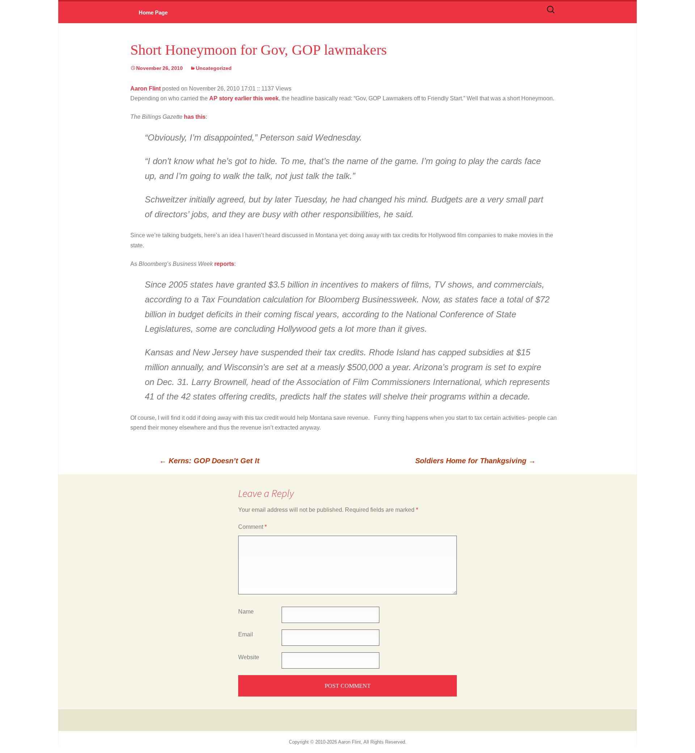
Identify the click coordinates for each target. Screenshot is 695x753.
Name (246, 611)
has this (195, 117)
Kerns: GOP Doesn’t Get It (209, 461)
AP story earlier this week (244, 98)
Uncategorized (214, 68)
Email (245, 634)
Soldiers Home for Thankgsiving (475, 461)
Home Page (153, 12)
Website (248, 657)
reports (224, 264)
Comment (252, 527)
